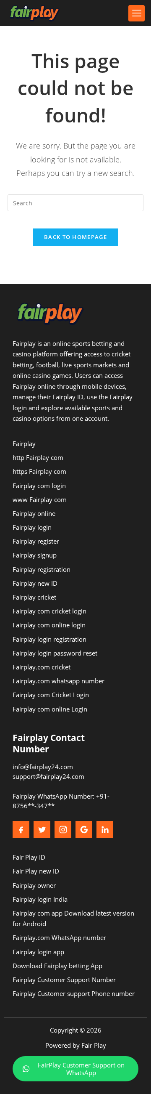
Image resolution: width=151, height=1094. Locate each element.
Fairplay (24, 443)
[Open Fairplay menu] (136, 13)
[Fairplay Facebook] (21, 829)
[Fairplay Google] (84, 829)
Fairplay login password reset (55, 653)
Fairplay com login (39, 485)
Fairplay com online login (49, 625)
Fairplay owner (34, 885)
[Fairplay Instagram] (63, 829)
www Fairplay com (40, 499)
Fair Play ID (29, 857)
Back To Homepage (75, 237)
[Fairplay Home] (34, 13)
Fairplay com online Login (50, 709)
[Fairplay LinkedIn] (104, 829)
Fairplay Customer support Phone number (74, 993)
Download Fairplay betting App (57, 965)
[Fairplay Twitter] (42, 829)
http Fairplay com (38, 457)
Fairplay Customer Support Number (64, 979)
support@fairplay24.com (48, 776)
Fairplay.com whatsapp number (58, 681)
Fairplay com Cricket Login (51, 694)
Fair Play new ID (36, 871)
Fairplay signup (35, 555)
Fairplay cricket (34, 597)
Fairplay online (34, 513)
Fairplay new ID (35, 583)
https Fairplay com (39, 471)
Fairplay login (32, 527)
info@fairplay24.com (43, 766)
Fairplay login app (38, 952)
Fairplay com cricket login (49, 611)
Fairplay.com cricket (41, 667)
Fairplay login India (40, 899)
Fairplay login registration (49, 639)
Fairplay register (36, 541)
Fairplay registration (41, 569)
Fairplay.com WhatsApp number (59, 937)
